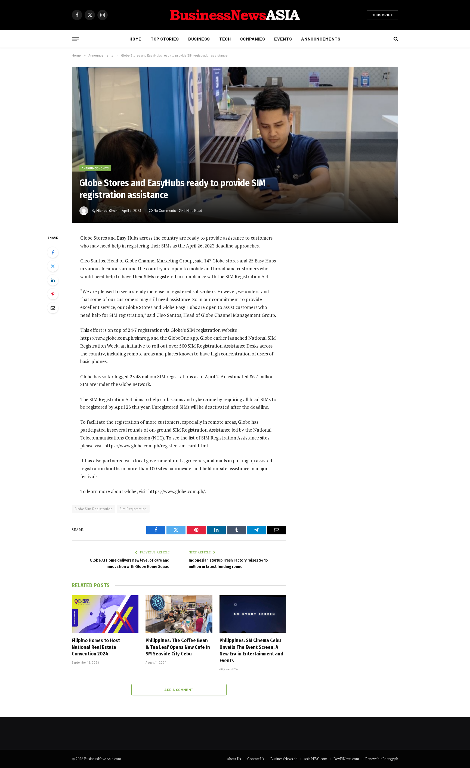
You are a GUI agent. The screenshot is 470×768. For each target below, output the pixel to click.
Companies (252, 38)
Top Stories (165, 38)
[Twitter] (52, 266)
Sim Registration (133, 509)
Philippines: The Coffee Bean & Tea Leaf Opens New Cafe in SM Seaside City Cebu (178, 647)
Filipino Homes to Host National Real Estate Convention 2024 (96, 647)
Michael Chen (106, 210)
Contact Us (255, 758)
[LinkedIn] (52, 280)
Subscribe (382, 15)
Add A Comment (178, 690)
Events (283, 38)
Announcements (320, 38)
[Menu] (75, 39)
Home (135, 38)
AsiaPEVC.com (315, 758)
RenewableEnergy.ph (381, 758)
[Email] (52, 307)
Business (199, 38)
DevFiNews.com (346, 758)
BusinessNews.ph (284, 758)
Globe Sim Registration (94, 509)
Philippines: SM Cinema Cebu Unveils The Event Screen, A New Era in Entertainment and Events (251, 650)
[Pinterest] (52, 294)
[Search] (395, 39)
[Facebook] (52, 252)
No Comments (165, 210)
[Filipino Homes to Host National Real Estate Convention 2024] (105, 614)
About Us (234, 758)
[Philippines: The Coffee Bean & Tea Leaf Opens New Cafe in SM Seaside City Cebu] (179, 614)
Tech (225, 38)
